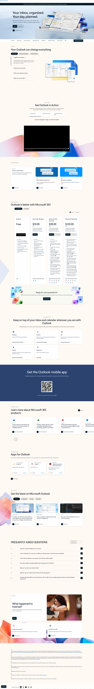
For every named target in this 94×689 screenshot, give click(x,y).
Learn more (38, 659)
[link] (12, 41)
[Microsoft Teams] (56, 283)
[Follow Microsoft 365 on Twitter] (23, 687)
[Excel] (54, 280)
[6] (11, 673)
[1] (11, 649)
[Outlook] (33, 280)
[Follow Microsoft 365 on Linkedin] (21, 687)
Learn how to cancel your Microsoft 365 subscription (25, 652)
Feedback (3, 686)
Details (54, 662)
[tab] (14, 54)
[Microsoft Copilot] (50, 280)
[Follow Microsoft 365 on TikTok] (31, 687)
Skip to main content (4, 0)
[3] (11, 661)
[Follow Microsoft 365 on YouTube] (26, 687)
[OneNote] (50, 283)
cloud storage (22, 247)
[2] (11, 655)
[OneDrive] (36, 280)
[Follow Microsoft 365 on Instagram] (28, 687)
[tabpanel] (47, 74)
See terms (41, 230)
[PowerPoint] (56, 280)
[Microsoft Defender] (54, 283)
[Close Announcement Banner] (81, 4)
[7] (11, 677)
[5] (11, 669)
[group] (22, 178)
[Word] (52, 280)
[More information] (42, 249)
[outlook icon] (17, 279)
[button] (15, 188)
